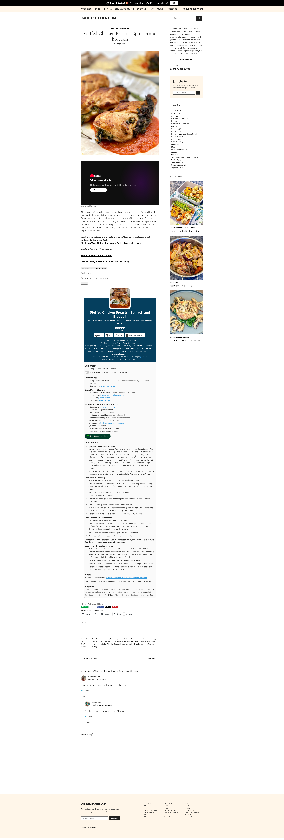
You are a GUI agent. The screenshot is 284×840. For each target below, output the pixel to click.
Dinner (173, 131)
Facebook (128, 243)
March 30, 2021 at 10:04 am (101, 705)
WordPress (93, 827)
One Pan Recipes (177, 150)
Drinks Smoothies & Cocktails (182, 134)
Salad (173, 155)
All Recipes (175, 113)
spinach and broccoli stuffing (140, 644)
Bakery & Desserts (178, 119)
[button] (116, 328)
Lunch (173, 144)
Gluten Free (102, 641)
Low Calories (176, 142)
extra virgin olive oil (109, 386)
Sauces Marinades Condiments (183, 157)
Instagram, (112, 243)
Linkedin (139, 243)
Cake (173, 126)
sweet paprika (104, 400)
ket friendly (108, 644)
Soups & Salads (177, 165)
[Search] (199, 18)
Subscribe (114, 818)
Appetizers (175, 116)
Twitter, (120, 243)
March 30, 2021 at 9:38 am (98, 679)
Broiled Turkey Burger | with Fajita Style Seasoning (105, 262)
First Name (86, 273)
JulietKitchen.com (98, 18)
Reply (84, 697)
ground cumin (104, 398)
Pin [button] (109, 335)
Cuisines (174, 129)
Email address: (88, 278)
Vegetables (124, 29)
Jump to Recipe (88, 206)
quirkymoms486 (94, 677)
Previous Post (90, 659)
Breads (174, 121)
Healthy (114, 29)
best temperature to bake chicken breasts (126, 639)
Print (100, 335)
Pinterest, (102, 243)
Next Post (151, 659)
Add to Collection (136, 335)
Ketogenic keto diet (121, 644)
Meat (173, 147)
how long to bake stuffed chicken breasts (123, 641)
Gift (173, 3)
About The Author (178, 111)
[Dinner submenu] (111, 9)
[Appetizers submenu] (91, 9)
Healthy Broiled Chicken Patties (185, 340)
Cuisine (94, 641)
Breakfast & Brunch (178, 124)
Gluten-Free (176, 137)
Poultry (174, 152)
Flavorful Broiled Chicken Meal (184, 231)
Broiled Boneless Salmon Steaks (96, 255)
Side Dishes (175, 162)
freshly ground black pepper (112, 395)
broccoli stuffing (149, 639)
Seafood (174, 160)
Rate (120, 335)
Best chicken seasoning (101, 639)
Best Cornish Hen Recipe (181, 285)
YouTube (92, 243)
